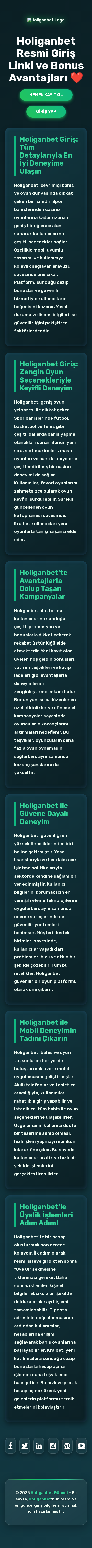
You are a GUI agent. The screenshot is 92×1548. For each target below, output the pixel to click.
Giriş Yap (46, 111)
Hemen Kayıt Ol (46, 94)
